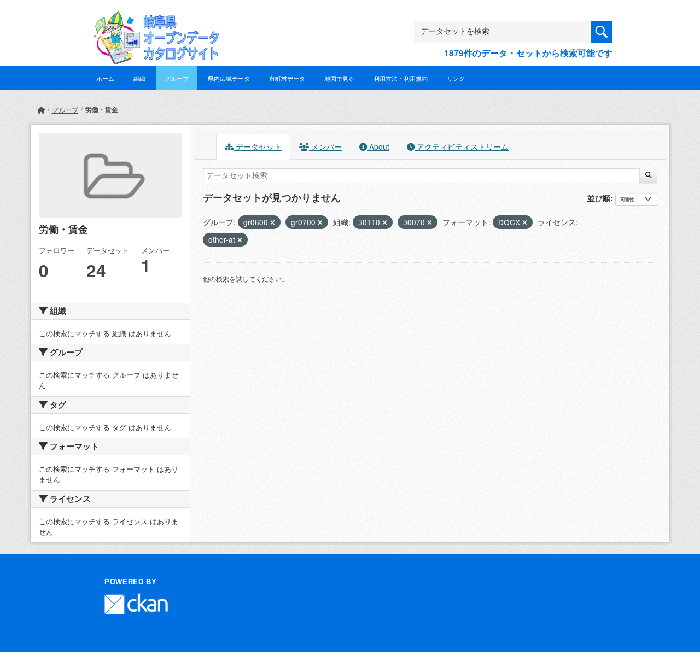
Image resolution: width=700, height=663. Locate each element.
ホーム (105, 78)
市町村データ (287, 78)
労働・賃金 (101, 109)
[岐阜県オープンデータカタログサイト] (153, 20)
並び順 (598, 197)
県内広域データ (229, 78)
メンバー (325, 146)
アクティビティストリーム (462, 146)
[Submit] (648, 175)
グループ (177, 78)
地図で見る (339, 78)
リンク (456, 78)
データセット (258, 146)
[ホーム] (41, 109)
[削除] (272, 222)
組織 (139, 78)
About (378, 146)
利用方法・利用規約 (401, 78)
